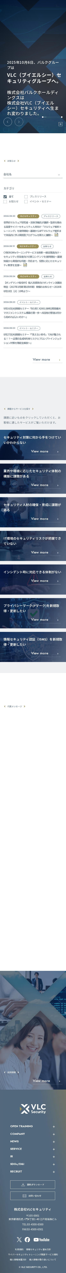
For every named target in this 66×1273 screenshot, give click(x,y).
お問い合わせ (34, 1195)
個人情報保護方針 (18, 1259)
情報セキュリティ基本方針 (38, 1249)
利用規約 (19, 1249)
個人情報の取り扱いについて (42, 1259)
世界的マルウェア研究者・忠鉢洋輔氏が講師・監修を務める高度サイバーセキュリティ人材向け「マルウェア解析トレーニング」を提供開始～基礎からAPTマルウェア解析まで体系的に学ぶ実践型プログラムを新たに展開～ (33, 229)
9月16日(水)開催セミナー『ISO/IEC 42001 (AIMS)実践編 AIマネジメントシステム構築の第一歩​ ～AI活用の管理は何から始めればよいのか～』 (32, 313)
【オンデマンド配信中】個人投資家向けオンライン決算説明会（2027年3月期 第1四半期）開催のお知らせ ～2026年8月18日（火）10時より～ (33, 287)
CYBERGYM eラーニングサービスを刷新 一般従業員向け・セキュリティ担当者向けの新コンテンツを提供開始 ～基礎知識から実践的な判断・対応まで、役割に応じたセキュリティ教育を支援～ (33, 259)
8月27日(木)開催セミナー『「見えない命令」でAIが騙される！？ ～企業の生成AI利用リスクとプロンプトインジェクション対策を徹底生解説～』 (32, 339)
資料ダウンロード (35, 1184)
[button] (8, 122)
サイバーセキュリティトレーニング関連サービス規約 (33, 1254)
